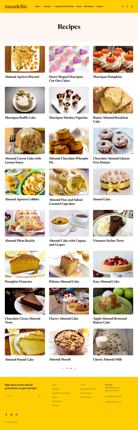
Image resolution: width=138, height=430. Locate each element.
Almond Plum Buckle (20, 240)
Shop (37, 6)
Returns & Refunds (87, 389)
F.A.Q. (82, 385)
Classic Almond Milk (107, 359)
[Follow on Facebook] (6, 414)
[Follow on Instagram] (11, 414)
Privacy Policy (85, 393)
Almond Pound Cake (19, 359)
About (78, 6)
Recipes (47, 6)
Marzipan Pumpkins (107, 77)
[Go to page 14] (75, 368)
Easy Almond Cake (106, 281)
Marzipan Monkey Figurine (68, 117)
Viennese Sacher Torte (108, 240)
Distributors (89, 6)
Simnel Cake (101, 199)
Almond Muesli (60, 359)
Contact (99, 6)
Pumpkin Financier (18, 281)
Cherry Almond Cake (63, 318)
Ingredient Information (64, 6)
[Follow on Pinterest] (16, 414)
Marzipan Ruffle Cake (20, 117)
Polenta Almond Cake (64, 281)
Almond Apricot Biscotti (22, 77)
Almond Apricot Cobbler (22, 199)
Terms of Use (85, 397)
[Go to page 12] (62, 368)
